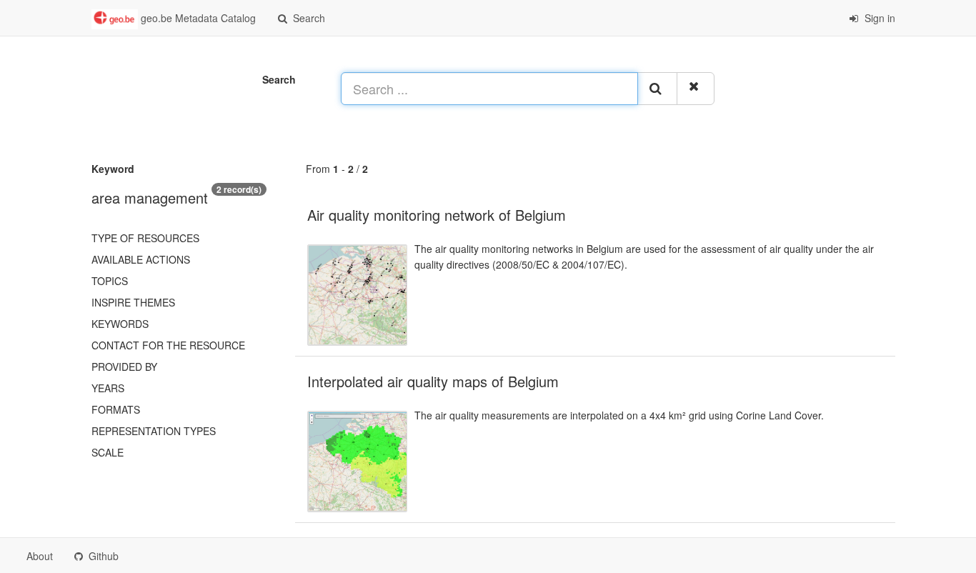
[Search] (657, 88)
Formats (115, 409)
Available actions (140, 259)
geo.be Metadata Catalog (197, 18)
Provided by (124, 366)
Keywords (120, 324)
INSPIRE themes (133, 302)
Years (107, 388)
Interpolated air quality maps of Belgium (433, 381)
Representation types (153, 431)
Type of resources (145, 238)
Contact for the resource (168, 345)
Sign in (878, 18)
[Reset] (695, 88)
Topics (109, 281)
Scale (107, 452)
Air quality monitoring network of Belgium (436, 214)
